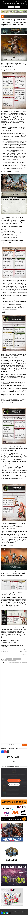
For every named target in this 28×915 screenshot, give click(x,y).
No (12, 6)
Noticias (19, 662)
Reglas (25, 662)
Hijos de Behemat (17, 659)
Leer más (17, 6)
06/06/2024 (8, 16)
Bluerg (13, 16)
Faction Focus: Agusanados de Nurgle (6, 652)
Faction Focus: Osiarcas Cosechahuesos (23, 653)
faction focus (9, 659)
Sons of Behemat (12, 660)
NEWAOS (4, 660)
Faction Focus (12, 662)
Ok (9, 6)
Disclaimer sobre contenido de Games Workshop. (16, 912)
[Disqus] (14, 684)
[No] (26, 4)
